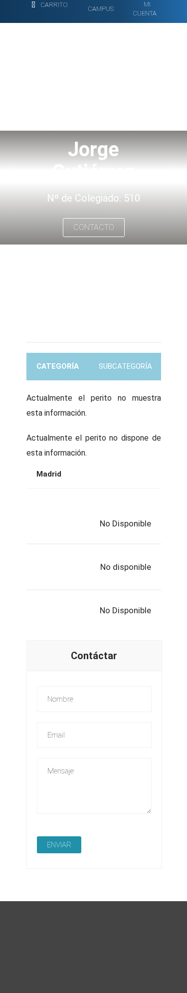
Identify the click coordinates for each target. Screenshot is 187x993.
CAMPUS (101, 8)
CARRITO (54, 4)
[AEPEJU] (86, 69)
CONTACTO (93, 227)
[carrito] (33, 5)
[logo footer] (101, 976)
